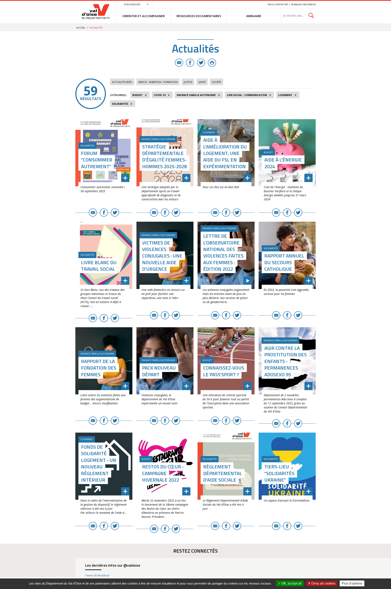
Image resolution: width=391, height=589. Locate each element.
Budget (137, 95)
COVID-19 (160, 95)
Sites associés (132, 4)
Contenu (245, 4)
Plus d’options (352, 583)
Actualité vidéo (122, 82)
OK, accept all (291, 583)
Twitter (201, 63)
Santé (202, 82)
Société (216, 82)
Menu (235, 4)
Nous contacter (278, 4)
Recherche (259, 4)
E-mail (179, 63)
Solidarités (120, 104)
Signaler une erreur (303, 4)
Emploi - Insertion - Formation (158, 82)
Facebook (190, 63)
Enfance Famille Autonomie (196, 95)
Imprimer (212, 63)
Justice (188, 82)
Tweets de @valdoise (97, 575)
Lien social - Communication (247, 95)
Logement (285, 95)
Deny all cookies (323, 583)
